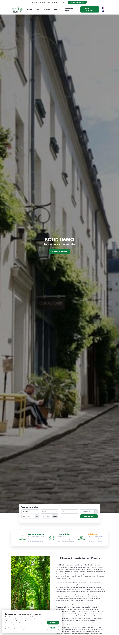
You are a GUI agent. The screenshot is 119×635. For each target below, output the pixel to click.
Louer (38, 10)
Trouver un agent (69, 9)
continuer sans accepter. (19, 629)
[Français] (103, 8)
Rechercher (89, 516)
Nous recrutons (89, 9)
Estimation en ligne (77, 2)
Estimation (57, 10)
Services (47, 10)
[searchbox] (49, 512)
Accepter (53, 623)
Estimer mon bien (59, 251)
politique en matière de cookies (21, 625)
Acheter (29, 10)
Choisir (52, 628)
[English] (103, 10)
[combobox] (49, 511)
